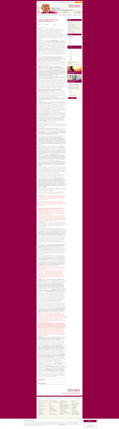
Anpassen (89, 423)
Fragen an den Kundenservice (42, 409)
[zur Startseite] (59, 8)
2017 (52, 17)
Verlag (72, 409)
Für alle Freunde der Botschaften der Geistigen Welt (75, 36)
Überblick (69, 22)
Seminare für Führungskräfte (64, 406)
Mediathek (42, 17)
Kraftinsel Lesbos (51, 406)
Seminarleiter (61, 414)
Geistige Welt (47, 17)
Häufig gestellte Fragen (41, 414)
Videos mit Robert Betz (71, 24)
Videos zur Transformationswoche (76, 414)
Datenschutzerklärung (62, 424)
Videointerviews (74, 410)
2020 (70, 41)
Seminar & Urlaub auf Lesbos (64, 412)
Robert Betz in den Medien (72, 62)
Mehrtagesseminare (52, 408)
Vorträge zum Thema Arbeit (75, 413)
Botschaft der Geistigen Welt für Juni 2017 (48, 20)
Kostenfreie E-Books (71, 25)
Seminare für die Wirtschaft (63, 411)
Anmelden (72, 98)
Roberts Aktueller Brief (71, 31)
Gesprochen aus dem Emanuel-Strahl (45, 21)
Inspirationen (70, 63)
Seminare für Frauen (62, 410)
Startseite (39, 17)
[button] (41, 24)
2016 (71, 49)
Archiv (50, 17)
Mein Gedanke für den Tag (53, 409)
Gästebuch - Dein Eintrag (41, 411)
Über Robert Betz (74, 407)
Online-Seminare (51, 413)
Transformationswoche (75, 406)
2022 (70, 38)
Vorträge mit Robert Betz (75, 412)
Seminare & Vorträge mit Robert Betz (65, 413)
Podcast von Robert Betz (72, 32)
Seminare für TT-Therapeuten (64, 407)
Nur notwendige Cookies (90, 426)
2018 (70, 44)
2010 (71, 58)
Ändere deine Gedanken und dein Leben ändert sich (74, 29)
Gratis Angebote (40, 413)
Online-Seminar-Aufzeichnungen (73, 27)
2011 (71, 57)
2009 (71, 60)
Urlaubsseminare (74, 408)
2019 (70, 43)
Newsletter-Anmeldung (52, 410)
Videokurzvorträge (74, 411)
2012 (71, 55)
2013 (71, 54)
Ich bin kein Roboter (76, 95)
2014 (71, 52)
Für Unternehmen (40, 410)
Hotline (39, 415)
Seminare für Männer (63, 409)
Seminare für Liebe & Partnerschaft (65, 408)
